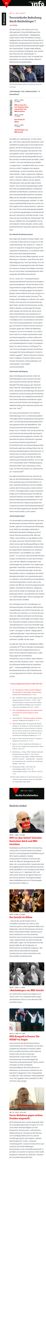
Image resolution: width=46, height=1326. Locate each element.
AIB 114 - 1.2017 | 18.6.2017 (17, 13)
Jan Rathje (13, 25)
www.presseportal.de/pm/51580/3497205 (26, 684)
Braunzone (3, 19)
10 (20, 646)
